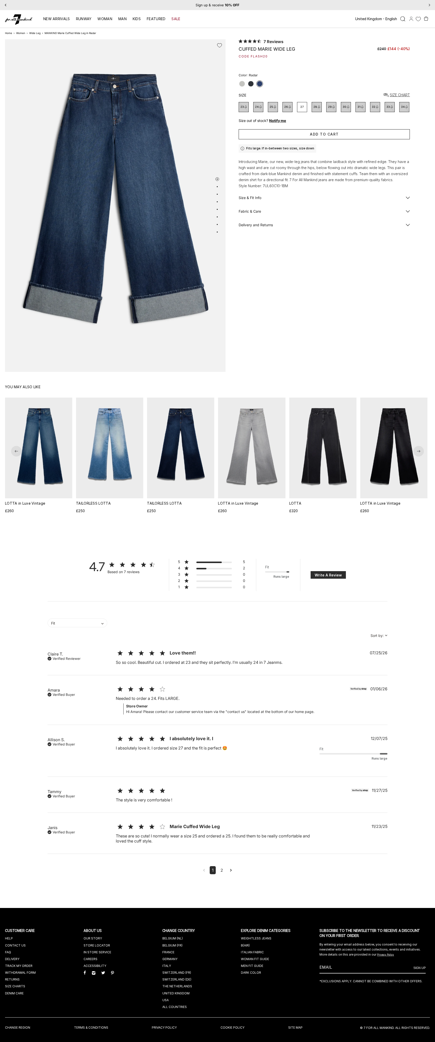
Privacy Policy (385, 954)
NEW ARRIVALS (56, 19)
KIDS (137, 19)
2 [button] (222, 870)
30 (344, 107)
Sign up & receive (217, 5)
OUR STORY (93, 938)
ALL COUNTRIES (174, 1007)
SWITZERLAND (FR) (176, 972)
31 (358, 107)
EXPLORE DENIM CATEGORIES (266, 930)
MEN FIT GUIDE (252, 966)
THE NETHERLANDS (177, 986)
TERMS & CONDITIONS (91, 1027)
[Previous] (5, 5)
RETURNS (12, 979)
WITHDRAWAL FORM (20, 972)
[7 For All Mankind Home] (19, 20)
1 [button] (212, 870)
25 (271, 107)
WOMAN (104, 19)
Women (20, 33)
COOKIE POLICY (232, 1027)
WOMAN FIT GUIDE (255, 959)
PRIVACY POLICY (164, 1027)
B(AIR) (245, 945)
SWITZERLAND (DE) (176, 979)
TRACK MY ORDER (18, 966)
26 (286, 107)
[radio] (242, 83)
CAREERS (90, 959)
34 (403, 107)
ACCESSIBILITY (95, 966)
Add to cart (324, 134)
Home (8, 33)
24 (257, 107)
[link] (211, 588)
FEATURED (156, 19)
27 (302, 107)
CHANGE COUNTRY (179, 930)
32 (373, 107)
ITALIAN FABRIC (252, 952)
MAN (122, 19)
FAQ (8, 952)
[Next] (429, 5)
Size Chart (400, 95)
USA (165, 1000)
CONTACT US (15, 945)
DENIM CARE (14, 993)
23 (242, 107)
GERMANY (169, 959)
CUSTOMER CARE (20, 930)
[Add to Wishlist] (219, 45)
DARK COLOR (251, 972)
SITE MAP (295, 1027)
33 (388, 107)
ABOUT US (93, 930)
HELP (9, 938)
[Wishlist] (418, 19)
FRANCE (168, 952)
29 (330, 107)
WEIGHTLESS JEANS (256, 938)
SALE (175, 19)
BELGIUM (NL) (172, 938)
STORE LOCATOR (97, 945)
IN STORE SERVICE (97, 952)
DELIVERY (12, 959)
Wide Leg (35, 33)
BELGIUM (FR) (172, 945)
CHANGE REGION (17, 1027)
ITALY (166, 966)
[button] (16, 451)
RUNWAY (84, 19)
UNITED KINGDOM (176, 993)
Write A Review (328, 575)
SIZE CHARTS (15, 986)
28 (315, 107)
